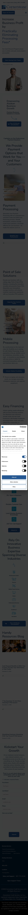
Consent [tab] (5, 431)
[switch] (24, 461)
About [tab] (23, 431)
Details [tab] (14, 431)
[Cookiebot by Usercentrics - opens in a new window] (20, 427)
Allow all (14, 477)
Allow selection (14, 482)
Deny (14, 486)
